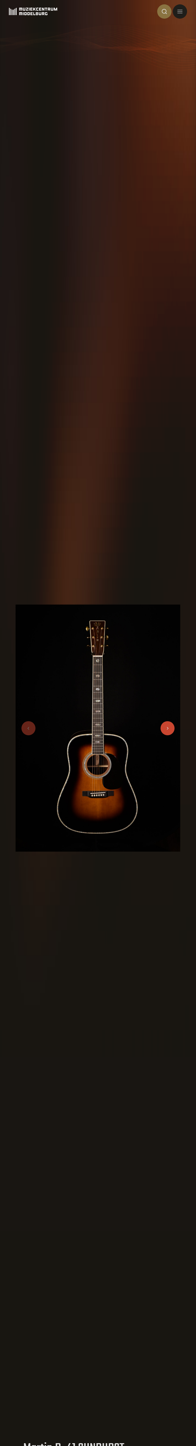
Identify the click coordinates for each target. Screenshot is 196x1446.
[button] (167, 728)
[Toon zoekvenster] (164, 11)
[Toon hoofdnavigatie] (180, 11)
